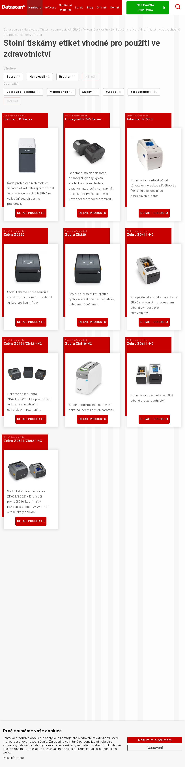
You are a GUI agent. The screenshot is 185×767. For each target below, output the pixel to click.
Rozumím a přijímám (155, 740)
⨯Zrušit (90, 76)
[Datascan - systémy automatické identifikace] (13, 7)
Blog (90, 7)
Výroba (113, 92)
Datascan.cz (12, 29)
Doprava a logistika (23, 92)
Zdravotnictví (143, 92)
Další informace (14, 758)
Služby (89, 92)
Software (50, 7)
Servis (79, 7)
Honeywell (40, 76)
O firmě (102, 7)
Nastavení (155, 748)
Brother (67, 76)
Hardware (34, 7)
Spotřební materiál (65, 7)
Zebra (13, 76)
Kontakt (115, 7)
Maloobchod (61, 92)
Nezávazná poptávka (145, 8)
